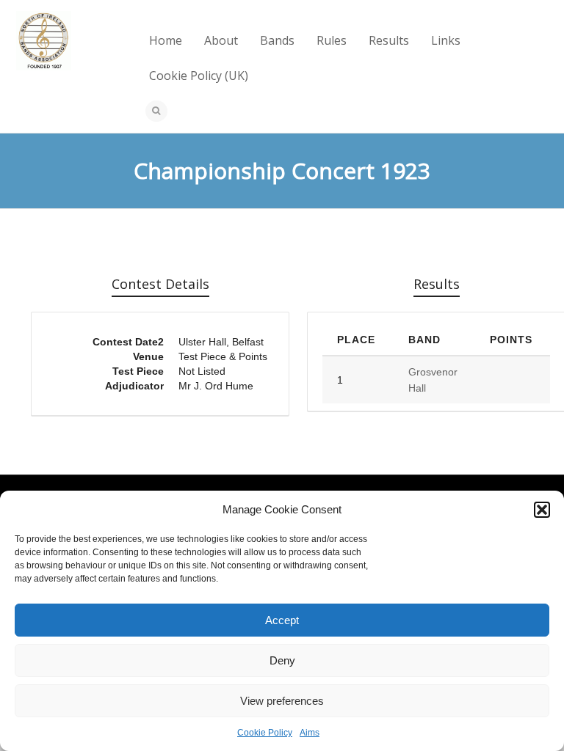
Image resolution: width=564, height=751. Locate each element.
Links (445, 40)
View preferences (282, 701)
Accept (282, 620)
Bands (277, 40)
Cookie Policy (264, 733)
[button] (542, 509)
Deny (282, 660)
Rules (332, 40)
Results (389, 40)
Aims (309, 733)
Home (165, 40)
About (221, 40)
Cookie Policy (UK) (198, 75)
